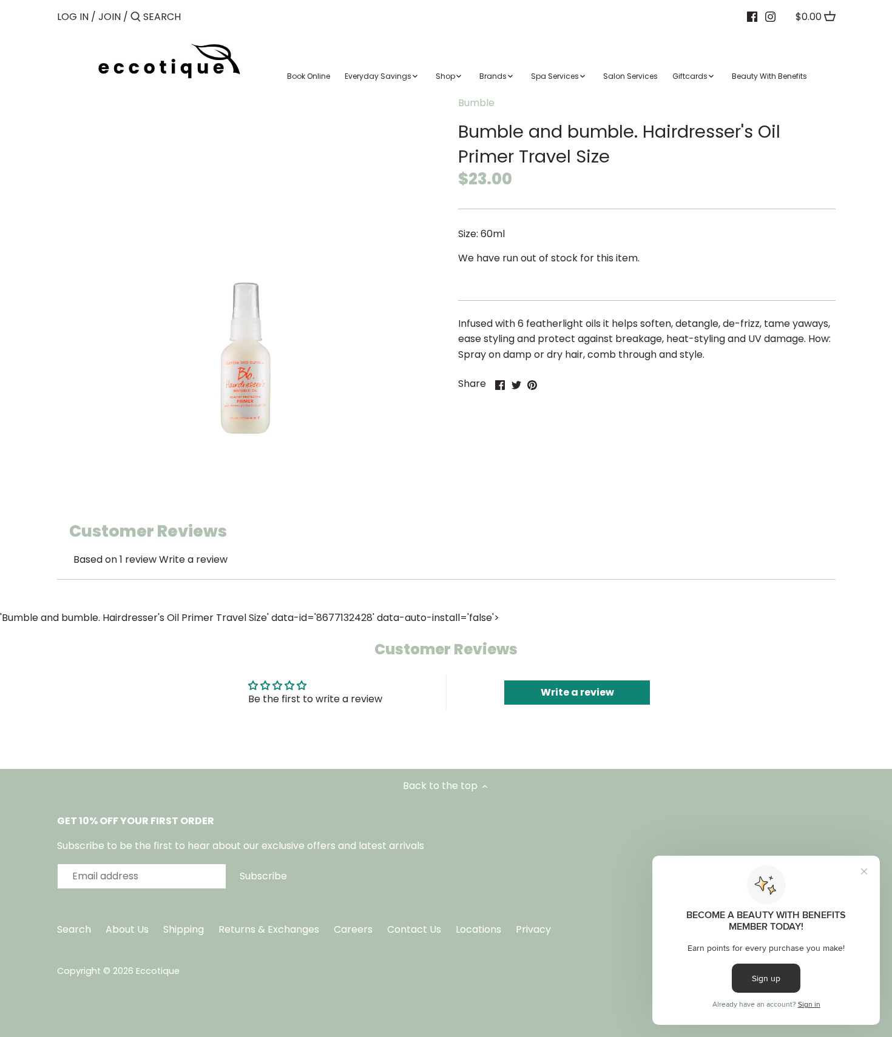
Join (109, 17)
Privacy (533, 929)
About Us (127, 929)
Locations (480, 929)
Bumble (476, 103)
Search (74, 929)
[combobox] (194, 16)
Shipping (183, 929)
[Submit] (135, 17)
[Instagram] (770, 16)
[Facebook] (752, 16)
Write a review (193, 559)
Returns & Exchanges (268, 929)
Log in (73, 17)
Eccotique (158, 971)
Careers (353, 929)
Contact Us (415, 929)
